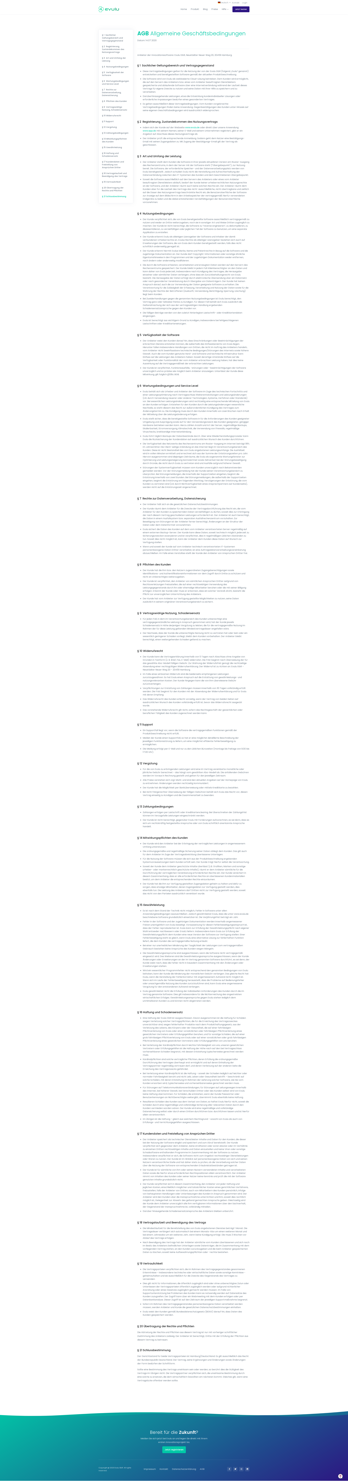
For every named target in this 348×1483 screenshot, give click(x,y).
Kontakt (235, 2)
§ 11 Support (108, 121)
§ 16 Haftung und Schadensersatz (110, 154)
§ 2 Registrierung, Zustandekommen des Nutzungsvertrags (113, 49)
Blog (205, 9)
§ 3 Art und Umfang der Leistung (114, 59)
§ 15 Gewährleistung (112, 147)
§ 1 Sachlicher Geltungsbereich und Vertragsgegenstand (112, 38)
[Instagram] (241, 1469)
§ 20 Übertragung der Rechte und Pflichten (113, 189)
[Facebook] (229, 1469)
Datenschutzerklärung (184, 1469)
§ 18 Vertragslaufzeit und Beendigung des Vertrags (114, 175)
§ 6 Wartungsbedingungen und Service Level (115, 82)
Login (244, 2)
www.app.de (149, 130)
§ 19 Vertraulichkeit (111, 182)
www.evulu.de (192, 127)
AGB (202, 1469)
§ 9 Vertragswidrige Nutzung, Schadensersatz (114, 108)
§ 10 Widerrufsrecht (111, 115)
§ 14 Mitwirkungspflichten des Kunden (114, 140)
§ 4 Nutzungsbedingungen (115, 66)
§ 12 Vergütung (109, 127)
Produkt (195, 9)
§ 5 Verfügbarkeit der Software (113, 74)
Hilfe (224, 9)
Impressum (150, 1469)
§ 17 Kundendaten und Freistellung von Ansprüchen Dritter (113, 164)
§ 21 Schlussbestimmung (114, 196)
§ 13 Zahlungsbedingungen (115, 133)
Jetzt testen (241, 9)
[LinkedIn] (247, 1469)
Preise (214, 9)
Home (184, 9)
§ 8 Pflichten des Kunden (114, 101)
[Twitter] (235, 1469)
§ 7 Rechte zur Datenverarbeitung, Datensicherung (111, 92)
